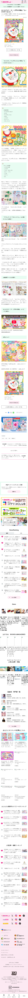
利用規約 (17, 962)
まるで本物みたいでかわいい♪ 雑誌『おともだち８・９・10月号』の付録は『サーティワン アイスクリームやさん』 (10, 456)
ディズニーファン (4, 952)
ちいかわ (3, 435)
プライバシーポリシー (17, 964)
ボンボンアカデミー (5, 950)
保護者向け (13, 438)
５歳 (9, 438)
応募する (14, 491)
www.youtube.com (5, 332)
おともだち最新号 (16, 6)
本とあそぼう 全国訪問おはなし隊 (8, 957)
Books (22, 6)
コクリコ (10, 684)
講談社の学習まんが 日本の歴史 (7, 954)
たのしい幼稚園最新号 (8, 6)
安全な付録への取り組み (19, 966)
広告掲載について (8, 964)
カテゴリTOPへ (14, 450)
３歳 (2, 438)
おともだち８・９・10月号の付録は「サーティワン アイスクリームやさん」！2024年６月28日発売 (17, 444)
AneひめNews (10, 4)
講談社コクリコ (3, 677)
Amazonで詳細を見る (14, 55)
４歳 (6, 438)
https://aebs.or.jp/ (14, 983)
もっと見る (14, 597)
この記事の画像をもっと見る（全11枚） (14, 407)
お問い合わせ (11, 962)
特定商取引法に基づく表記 (8, 966)
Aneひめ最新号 (17, 4)
